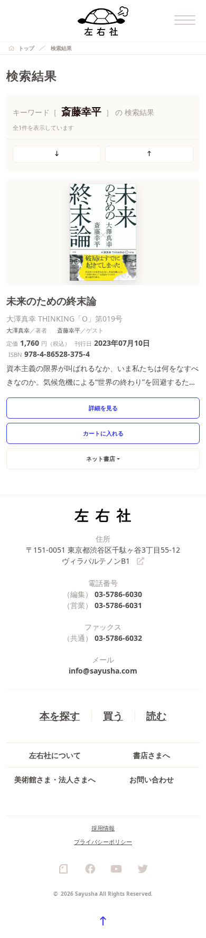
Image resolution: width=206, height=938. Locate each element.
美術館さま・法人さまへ (55, 779)
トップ (26, 48)
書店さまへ (151, 755)
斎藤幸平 (68, 330)
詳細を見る (103, 408)
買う (113, 715)
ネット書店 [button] (100, 458)
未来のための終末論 (51, 300)
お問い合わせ (151, 779)
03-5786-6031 (118, 605)
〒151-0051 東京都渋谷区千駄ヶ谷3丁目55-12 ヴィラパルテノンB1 (103, 555)
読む (156, 715)
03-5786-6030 (118, 594)
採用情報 (103, 828)
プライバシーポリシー (103, 842)
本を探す (60, 715)
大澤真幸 (18, 330)
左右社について (55, 755)
